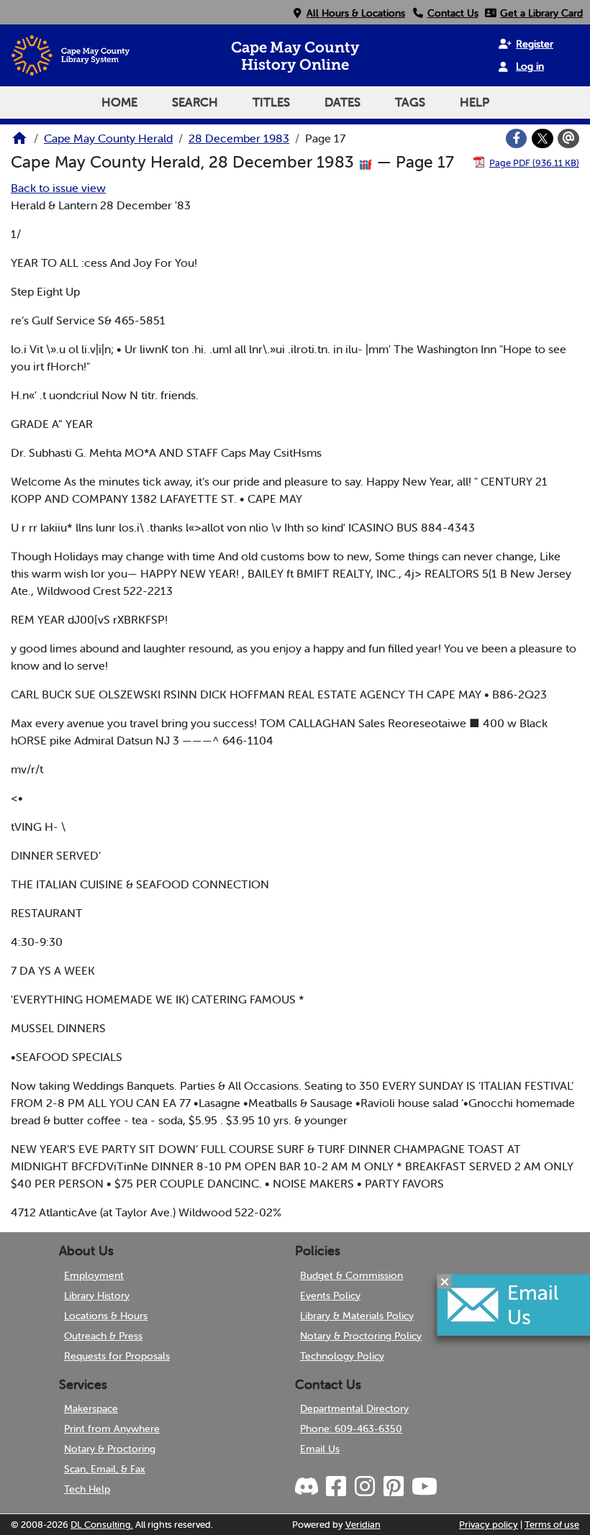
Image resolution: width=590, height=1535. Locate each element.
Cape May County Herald (108, 138)
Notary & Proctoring (109, 1448)
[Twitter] (542, 139)
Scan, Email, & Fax (104, 1468)
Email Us (320, 1448)
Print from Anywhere (112, 1428)
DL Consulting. (102, 1524)
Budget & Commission (351, 1275)
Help (474, 102)
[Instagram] (364, 1487)
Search (195, 102)
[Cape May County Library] (19, 142)
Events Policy (330, 1295)
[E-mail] (568, 139)
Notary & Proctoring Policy (361, 1335)
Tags (410, 102)
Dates (342, 102)
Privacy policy (488, 1524)
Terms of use (552, 1524)
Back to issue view (58, 188)
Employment (94, 1275)
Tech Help (87, 1488)
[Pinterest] (392, 1487)
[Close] (444, 1281)
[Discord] (308, 1487)
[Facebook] (516, 139)
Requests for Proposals (117, 1355)
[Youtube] (423, 1487)
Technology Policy (342, 1355)
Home (119, 102)
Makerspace (91, 1408)
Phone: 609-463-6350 (351, 1428)
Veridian (363, 1524)
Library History (97, 1295)
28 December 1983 (239, 138)
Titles (271, 102)
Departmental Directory (354, 1408)
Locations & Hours (106, 1315)
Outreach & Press (103, 1335)
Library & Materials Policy (357, 1315)
